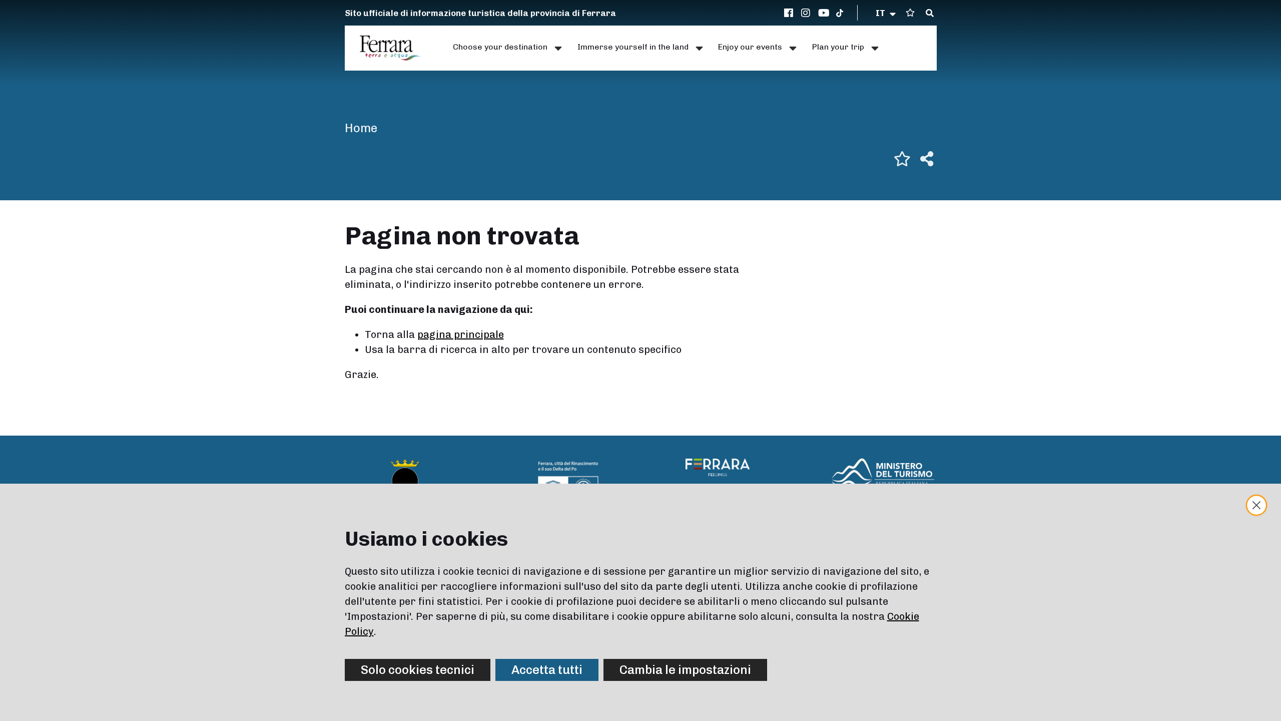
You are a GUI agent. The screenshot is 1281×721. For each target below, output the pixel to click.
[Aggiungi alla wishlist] (902, 158)
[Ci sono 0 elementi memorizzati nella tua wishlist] (910, 13)
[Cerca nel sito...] (930, 14)
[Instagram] (807, 13)
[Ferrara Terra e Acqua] (395, 48)
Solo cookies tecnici (417, 669)
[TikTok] (839, 13)
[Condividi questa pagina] (926, 158)
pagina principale (460, 334)
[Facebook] (790, 13)
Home (361, 128)
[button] (886, 13)
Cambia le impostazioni (685, 669)
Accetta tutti (546, 669)
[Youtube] (824, 13)
